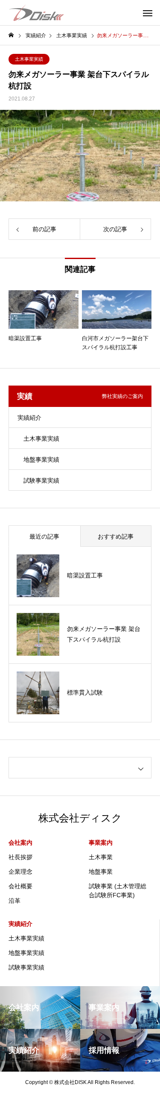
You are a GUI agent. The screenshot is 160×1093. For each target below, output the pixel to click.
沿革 (14, 900)
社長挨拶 (20, 857)
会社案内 (20, 842)
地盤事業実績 (41, 459)
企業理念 (20, 871)
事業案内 (101, 842)
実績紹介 (29, 417)
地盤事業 (101, 871)
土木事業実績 (29, 59)
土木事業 (101, 857)
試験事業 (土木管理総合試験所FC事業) (117, 891)
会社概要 (20, 886)
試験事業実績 (41, 480)
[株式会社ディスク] (36, 13)
